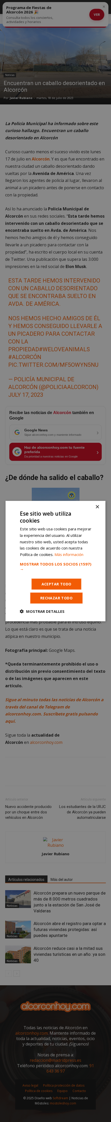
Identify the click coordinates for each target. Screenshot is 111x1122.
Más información (68, 554)
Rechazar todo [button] (56, 598)
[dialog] (55, 561)
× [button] (97, 507)
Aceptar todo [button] (57, 584)
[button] (55, 566)
